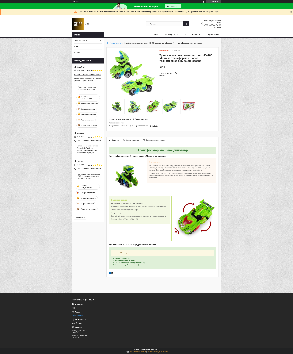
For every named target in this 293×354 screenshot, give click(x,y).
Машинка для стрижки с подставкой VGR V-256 (87, 88)
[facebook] (110, 274)
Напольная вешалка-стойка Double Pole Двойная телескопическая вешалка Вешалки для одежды (87, 149)
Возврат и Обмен (212, 34)
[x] (112, 274)
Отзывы (77, 52)
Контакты (196, 34)
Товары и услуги (170, 34)
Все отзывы (79, 218)
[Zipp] (78, 24)
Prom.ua (156, 350)
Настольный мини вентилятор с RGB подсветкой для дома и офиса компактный (88, 176)
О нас (184, 34)
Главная (155, 34)
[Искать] (186, 23)
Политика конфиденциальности (157, 352)
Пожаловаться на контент (137, 352)
